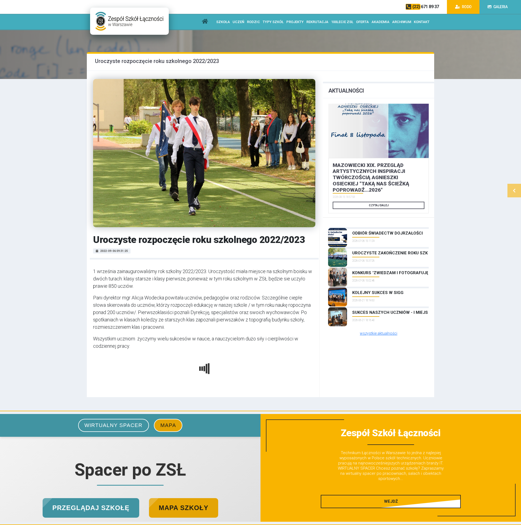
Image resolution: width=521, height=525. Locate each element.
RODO (466, 7)
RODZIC (253, 22)
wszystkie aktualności (378, 333)
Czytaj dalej (379, 205)
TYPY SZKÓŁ (273, 22)
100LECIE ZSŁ (342, 22)
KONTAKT (422, 22)
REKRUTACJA (317, 22)
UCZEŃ (238, 22)
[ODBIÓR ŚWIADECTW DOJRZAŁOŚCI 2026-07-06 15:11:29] (378, 228)
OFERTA (362, 22)
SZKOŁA (223, 22)
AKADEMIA (380, 22)
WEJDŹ (391, 501)
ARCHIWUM (401, 22)
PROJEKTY (295, 22)
